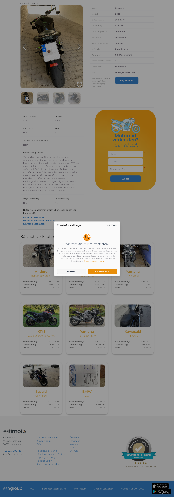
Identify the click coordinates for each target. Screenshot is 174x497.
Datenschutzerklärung (94, 261)
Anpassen (71, 271)
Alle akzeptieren (102, 271)
